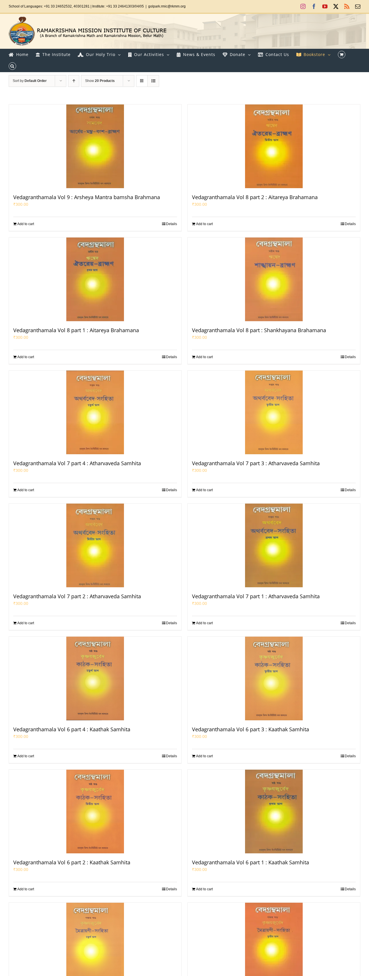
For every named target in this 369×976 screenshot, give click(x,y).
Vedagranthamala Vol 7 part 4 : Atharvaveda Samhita (77, 463)
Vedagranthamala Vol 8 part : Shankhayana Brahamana (259, 330)
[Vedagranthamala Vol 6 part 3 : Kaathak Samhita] (274, 678)
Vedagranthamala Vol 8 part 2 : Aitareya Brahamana (255, 197)
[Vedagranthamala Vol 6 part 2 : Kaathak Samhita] (95, 811)
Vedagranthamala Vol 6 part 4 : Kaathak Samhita (71, 729)
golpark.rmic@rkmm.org (167, 6)
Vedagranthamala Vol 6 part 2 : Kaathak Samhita (71, 862)
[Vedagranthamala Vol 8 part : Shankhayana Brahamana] (274, 279)
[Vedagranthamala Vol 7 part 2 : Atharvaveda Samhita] (95, 545)
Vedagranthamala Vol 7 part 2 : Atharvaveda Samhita (77, 596)
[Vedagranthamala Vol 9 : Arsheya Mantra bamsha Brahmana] (95, 146)
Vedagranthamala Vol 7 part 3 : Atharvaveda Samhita (256, 463)
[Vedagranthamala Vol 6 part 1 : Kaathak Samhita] (274, 811)
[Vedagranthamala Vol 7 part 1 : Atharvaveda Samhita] (274, 545)
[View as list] (153, 81)
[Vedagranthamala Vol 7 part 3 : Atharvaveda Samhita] (274, 412)
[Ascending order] (73, 81)
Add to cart (25, 224)
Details (171, 224)
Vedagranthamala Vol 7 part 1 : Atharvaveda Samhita (256, 596)
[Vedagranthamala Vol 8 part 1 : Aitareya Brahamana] (95, 279)
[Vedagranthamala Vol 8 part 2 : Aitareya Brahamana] (274, 146)
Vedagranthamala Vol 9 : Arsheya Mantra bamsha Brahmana (86, 197)
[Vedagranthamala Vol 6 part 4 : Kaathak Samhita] (95, 678)
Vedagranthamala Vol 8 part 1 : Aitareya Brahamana (76, 330)
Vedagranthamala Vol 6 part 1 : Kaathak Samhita (250, 862)
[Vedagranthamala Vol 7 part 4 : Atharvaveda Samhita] (95, 412)
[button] (12, 66)
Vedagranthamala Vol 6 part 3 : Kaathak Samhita (250, 729)
